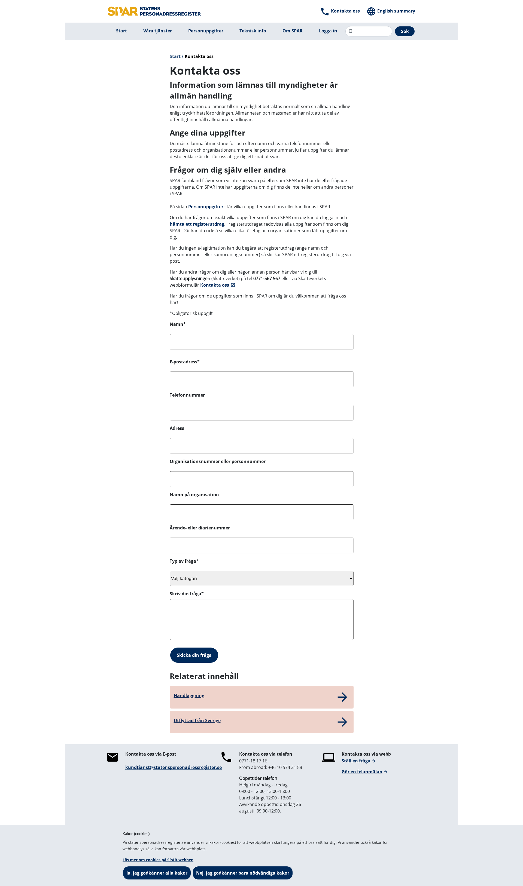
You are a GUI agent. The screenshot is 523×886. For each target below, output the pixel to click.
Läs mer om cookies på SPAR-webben (158, 859)
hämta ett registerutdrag (197, 224)
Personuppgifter (205, 207)
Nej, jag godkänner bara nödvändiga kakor (242, 873)
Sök (405, 31)
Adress (177, 428)
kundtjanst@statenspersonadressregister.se (173, 767)
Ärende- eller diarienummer (200, 528)
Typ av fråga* (184, 561)
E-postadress (185, 362)
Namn (178, 324)
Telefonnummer (187, 395)
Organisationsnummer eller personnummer (218, 461)
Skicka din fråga (194, 655)
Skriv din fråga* (187, 594)
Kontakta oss (214, 285)
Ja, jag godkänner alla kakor (156, 873)
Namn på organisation (194, 495)
